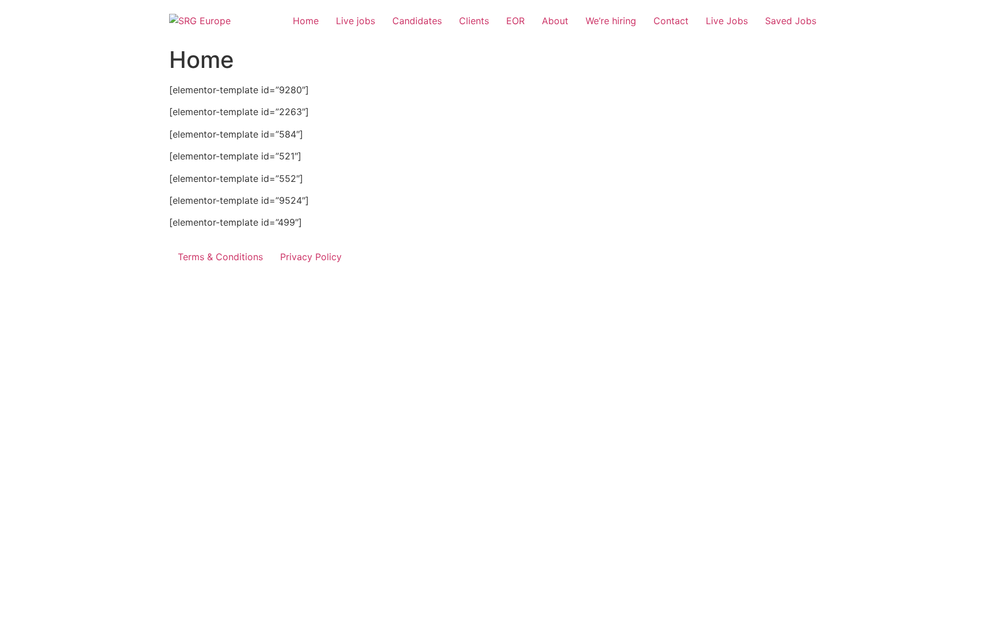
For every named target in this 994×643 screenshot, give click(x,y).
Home (306, 20)
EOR (515, 20)
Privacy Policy (311, 256)
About (555, 20)
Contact (671, 20)
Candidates (417, 20)
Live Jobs (727, 20)
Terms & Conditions (220, 256)
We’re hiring (611, 20)
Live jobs (355, 20)
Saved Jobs (790, 20)
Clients (474, 20)
